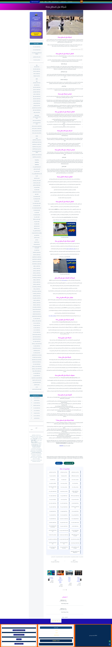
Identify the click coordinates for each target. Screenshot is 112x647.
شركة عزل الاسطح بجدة (59, 556)
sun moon (61, 585)
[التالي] (48, 580)
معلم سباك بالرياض (36, 384)
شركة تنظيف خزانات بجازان (36, 87)
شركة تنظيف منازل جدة (36, 345)
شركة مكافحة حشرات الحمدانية (37, 361)
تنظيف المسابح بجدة (37, 187)
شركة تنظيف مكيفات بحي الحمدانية (37, 343)
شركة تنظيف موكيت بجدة (36, 46)
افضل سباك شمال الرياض (36, 56)
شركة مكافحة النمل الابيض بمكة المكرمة (36, 152)
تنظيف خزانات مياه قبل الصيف (37, 191)
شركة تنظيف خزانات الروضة (37, 311)
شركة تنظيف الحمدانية (37, 244)
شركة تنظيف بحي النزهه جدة (37, 293)
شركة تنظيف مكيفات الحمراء (37, 336)
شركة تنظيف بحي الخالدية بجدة (37, 275)
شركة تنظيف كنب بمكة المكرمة (36, 144)
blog (45, 1)
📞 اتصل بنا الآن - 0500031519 (36, 34)
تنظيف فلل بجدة (36, 212)
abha (36, 65)
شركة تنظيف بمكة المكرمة (36, 295)
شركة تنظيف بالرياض (36, 400)
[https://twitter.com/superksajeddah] (57, 621)
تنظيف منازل (33, 440)
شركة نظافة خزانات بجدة (36, 373)
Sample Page (37, 162)
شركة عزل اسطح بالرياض (33, 453)
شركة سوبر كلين (64, 280)
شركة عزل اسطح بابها (37, 75)
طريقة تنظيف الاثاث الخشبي (38, 456)
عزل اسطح (53, 556)
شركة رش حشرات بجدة (37, 59)
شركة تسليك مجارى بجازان (36, 82)
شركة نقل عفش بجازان (37, 112)
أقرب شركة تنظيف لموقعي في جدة (37, 173)
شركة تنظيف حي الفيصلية (36, 304)
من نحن (56, 630)
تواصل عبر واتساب (69, 463)
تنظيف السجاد (36, 436)
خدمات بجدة (81, 556)
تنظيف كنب (40, 440)
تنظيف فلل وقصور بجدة (36, 214)
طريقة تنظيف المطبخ (33, 456)
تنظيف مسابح (37, 440)
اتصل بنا (41, 1)
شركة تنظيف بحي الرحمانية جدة (37, 277)
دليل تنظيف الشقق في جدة (36, 230)
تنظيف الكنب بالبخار (36, 437)
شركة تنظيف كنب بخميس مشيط (36, 128)
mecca (37, 138)
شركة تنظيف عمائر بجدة (36, 327)
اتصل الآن (58, 463)
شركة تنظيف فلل (34, 447)
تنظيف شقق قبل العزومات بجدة (36, 207)
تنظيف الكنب (40, 437)
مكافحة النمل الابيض (38, 461)
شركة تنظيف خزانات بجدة (36, 318)
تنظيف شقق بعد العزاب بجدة (37, 203)
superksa (52, 581)
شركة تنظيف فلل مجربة (37, 397)
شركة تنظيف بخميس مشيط (37, 120)
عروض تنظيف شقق (35, 457)
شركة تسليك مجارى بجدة (55, 561)
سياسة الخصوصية (55, 1)
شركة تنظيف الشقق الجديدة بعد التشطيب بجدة (36, 247)
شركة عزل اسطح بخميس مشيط (36, 130)
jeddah (37, 78)
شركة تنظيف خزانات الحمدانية (37, 309)
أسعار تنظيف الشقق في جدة (37, 166)
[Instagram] (55, 621)
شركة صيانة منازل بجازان (36, 103)
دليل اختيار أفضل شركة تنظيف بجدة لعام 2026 (37, 53)
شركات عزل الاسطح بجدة (74, 556)
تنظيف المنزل (32, 437)
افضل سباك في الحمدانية (36, 182)
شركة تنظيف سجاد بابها (36, 71)
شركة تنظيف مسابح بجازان (36, 98)
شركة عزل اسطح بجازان (36, 105)
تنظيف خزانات (35, 438)
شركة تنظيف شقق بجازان (36, 91)
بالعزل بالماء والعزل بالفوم (70, 248)
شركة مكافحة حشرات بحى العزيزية (36, 366)
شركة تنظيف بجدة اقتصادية (37, 252)
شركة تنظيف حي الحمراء (36, 300)
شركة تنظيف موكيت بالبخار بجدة (36, 452)
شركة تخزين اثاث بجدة (74, 561)
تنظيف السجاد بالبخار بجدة (32, 436)
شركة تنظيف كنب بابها (37, 73)
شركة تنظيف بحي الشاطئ (36, 284)
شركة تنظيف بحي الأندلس (36, 268)
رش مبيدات (39, 443)
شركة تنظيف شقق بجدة (36, 325)
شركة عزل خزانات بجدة (52, 315)
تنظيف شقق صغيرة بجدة (36, 205)
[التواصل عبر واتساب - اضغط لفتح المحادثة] (109, 641)
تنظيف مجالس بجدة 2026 (36, 219)
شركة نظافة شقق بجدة (36, 375)
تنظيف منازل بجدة (36, 223)
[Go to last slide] (80, 580)
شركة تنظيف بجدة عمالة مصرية (36, 259)
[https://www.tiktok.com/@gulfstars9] (53, 621)
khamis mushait (37, 115)
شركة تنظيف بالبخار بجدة (37, 402)
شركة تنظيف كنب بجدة (37, 410)
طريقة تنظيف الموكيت (40, 457)
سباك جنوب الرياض (36, 237)
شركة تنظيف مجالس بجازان (37, 96)
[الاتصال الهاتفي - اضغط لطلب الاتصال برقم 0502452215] (109, 644)
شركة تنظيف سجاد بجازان (36, 89)
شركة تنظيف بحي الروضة (36, 279)
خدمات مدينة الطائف (37, 228)
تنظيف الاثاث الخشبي (40, 436)
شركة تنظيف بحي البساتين (36, 270)
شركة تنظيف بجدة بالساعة (36, 254)
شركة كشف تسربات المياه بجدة (36, 357)
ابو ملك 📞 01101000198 (56, 640)
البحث (36, 427)
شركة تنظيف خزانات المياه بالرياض (36, 316)
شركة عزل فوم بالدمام (37, 350)
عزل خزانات (38, 458)
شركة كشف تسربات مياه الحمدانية (36, 359)
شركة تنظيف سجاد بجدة (37, 415)
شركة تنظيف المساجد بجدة (36, 49)
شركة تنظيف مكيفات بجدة (36, 341)
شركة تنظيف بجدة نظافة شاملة (36, 263)
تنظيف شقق (36, 194)
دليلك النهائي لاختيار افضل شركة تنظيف (60, 580)
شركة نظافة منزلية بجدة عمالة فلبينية (37, 377)
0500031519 (61, 445)
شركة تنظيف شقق (38, 447)
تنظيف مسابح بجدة (36, 221)
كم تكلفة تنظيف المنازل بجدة (37, 382)
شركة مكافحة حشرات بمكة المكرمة (37, 154)
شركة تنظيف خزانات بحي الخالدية (36, 320)
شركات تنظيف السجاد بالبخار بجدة (34, 443)
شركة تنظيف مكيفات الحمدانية (37, 334)
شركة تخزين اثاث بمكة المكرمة (37, 139)
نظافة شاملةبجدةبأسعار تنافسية (36, 389)
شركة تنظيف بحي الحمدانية (36, 272)
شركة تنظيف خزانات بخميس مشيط (37, 123)
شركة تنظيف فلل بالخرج (38, 448)
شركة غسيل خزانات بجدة (36, 352)
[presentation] (78, 572)
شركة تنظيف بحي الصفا (37, 288)
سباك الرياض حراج (36, 235)
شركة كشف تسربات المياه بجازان (36, 107)
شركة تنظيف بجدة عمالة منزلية (37, 261)
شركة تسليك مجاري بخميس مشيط (37, 117)
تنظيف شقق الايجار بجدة (36, 196)
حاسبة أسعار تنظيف (34, 1)
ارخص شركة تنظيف (36, 178)
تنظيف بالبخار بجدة (36, 189)
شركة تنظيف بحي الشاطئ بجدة (36, 286)
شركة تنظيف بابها (36, 66)
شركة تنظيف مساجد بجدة (36, 332)
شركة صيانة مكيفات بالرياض (39, 453)
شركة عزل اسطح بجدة (67, 556)
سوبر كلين (36, 239)
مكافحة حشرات (34, 461)
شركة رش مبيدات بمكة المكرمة (36, 146)
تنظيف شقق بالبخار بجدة (36, 198)
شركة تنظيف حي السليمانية (36, 302)
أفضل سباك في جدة (37, 171)
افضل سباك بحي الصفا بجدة (37, 180)
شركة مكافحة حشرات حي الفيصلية (36, 368)
